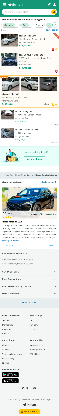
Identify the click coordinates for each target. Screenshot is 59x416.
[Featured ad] (56, 49)
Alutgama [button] (8, 25)
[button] (51, 30)
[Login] (54, 4)
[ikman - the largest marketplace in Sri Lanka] (15, 4)
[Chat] (49, 4)
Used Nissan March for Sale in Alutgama (17, 259)
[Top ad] (53, 49)
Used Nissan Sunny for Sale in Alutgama (17, 264)
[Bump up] (52, 104)
